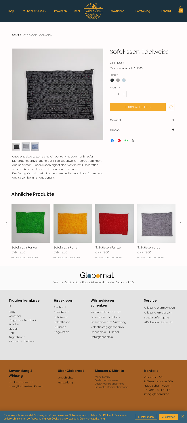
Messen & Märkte (109, 370)
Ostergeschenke (102, 337)
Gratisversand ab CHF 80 (126, 68)
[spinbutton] (118, 94)
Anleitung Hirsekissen (157, 312)
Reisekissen (61, 312)
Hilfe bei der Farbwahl (158, 322)
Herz (11, 333)
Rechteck (15, 316)
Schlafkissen (62, 322)
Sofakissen (61, 317)
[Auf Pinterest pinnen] (119, 140)
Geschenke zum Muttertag (108, 322)
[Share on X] (133, 140)
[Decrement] (112, 94)
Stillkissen (60, 327)
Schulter (14, 324)
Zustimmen (168, 417)
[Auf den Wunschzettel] (171, 107)
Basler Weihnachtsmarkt (109, 383)
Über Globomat (71, 370)
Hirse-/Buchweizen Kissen (26, 386)
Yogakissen (61, 332)
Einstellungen (146, 417)
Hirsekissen (63, 300)
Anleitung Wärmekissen (159, 307)
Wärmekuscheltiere (22, 341)
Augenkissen (17, 337)
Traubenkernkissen (21, 382)
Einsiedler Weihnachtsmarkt (111, 387)
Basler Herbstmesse (106, 380)
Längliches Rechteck (22, 320)
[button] (180, 9)
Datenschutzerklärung (92, 418)
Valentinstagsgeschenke (107, 327)
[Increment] (124, 94)
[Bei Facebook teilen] (112, 140)
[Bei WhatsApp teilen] (126, 140)
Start (15, 35)
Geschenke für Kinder (105, 332)
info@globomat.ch (156, 394)
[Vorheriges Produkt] (6, 223)
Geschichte (66, 377)
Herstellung (65, 382)
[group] (93, 234)
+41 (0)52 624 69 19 (157, 390)
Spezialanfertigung (156, 317)
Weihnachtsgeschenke (106, 312)
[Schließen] (182, 416)
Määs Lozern (102, 377)
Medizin (13, 329)
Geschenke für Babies (105, 317)
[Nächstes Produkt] (181, 223)
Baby (12, 312)
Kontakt (151, 370)
